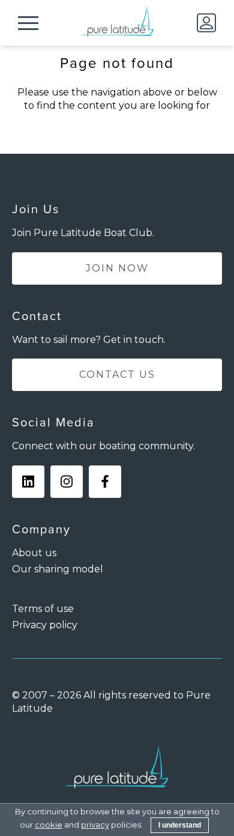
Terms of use (43, 608)
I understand (179, 825)
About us (34, 553)
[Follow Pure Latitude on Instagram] (66, 481)
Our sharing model (57, 569)
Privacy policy (44, 625)
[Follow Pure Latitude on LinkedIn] (28, 481)
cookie (48, 824)
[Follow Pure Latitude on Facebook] (105, 481)
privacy (95, 824)
